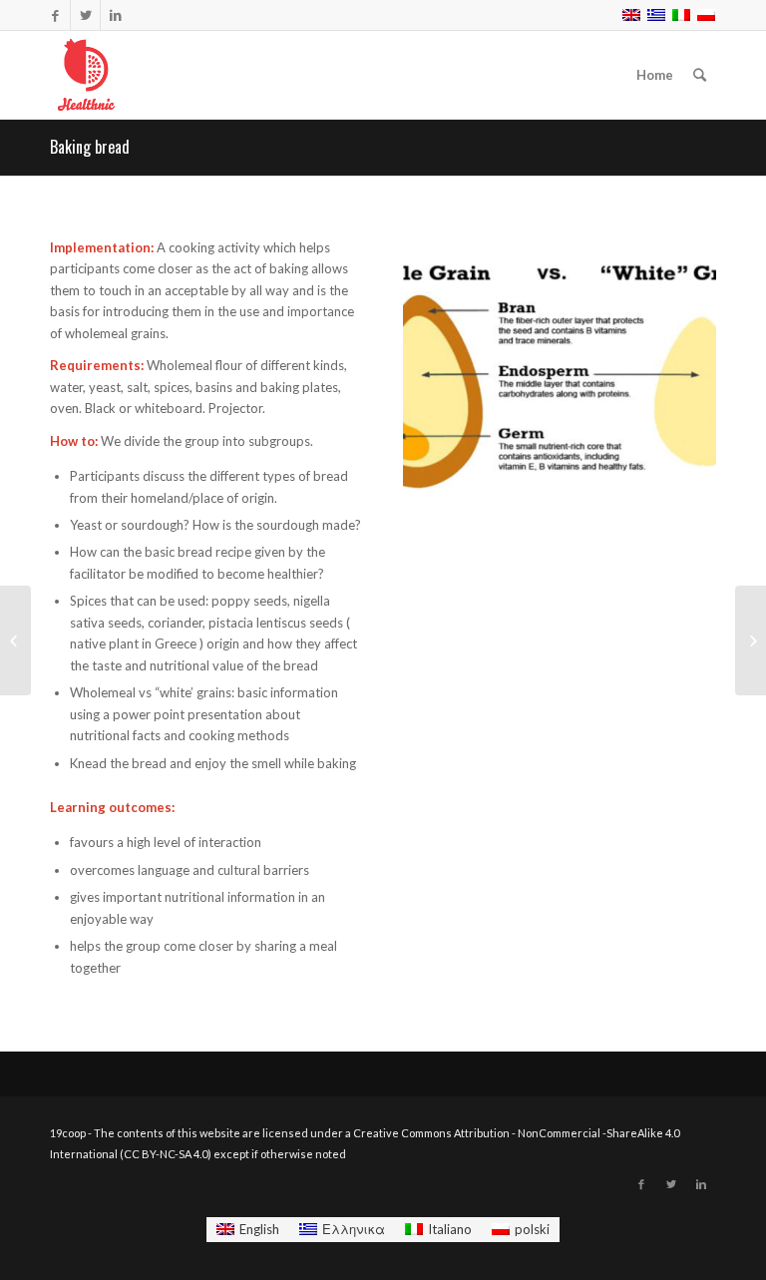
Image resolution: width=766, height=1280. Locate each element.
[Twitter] (85, 15)
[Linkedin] (116, 15)
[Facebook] (55, 15)
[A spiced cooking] (15, 640)
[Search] (699, 75)
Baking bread (90, 147)
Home (654, 75)
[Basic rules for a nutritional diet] (750, 640)
